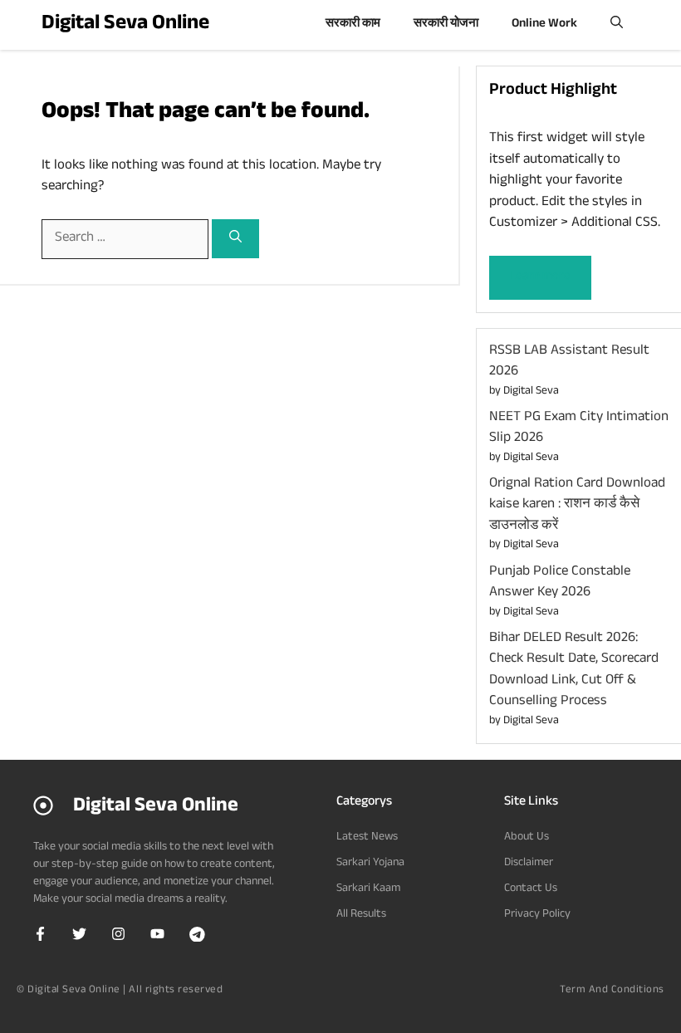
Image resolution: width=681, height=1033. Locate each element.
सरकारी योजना (446, 24)
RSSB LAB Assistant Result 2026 (569, 362)
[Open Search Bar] (616, 25)
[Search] (235, 238)
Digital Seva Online (125, 24)
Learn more (540, 277)
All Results (361, 915)
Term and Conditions (612, 991)
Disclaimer (528, 864)
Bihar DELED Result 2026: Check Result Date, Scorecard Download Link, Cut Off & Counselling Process (574, 671)
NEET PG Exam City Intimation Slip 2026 (579, 429)
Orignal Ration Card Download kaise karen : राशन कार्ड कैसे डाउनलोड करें (577, 505)
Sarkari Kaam (368, 889)
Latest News (367, 838)
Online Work (544, 24)
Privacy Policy (537, 915)
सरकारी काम (353, 24)
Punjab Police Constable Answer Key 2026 (559, 583)
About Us (526, 838)
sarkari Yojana (370, 864)
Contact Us (530, 889)
